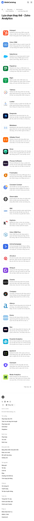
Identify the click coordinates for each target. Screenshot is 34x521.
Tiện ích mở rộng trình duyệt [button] (9, 421)
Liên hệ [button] (4, 470)
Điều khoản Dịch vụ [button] (7, 511)
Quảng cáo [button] (5, 457)
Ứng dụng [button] (4, 437)
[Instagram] (10, 401)
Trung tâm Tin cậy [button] (7, 499)
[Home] (2, 9)
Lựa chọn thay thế (23, 11)
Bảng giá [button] (4, 465)
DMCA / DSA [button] (5, 514)
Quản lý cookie (5, 408)
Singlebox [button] (4, 429)
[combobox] (10, 405)
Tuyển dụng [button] (5, 488)
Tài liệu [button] (4, 468)
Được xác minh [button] (6, 452)
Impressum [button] (5, 517)
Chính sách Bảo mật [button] (7, 501)
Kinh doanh (19, 9)
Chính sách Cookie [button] (7, 504)
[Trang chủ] (8, 2)
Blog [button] (3, 473)
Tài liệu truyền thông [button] (7, 491)
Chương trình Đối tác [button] (7, 475)
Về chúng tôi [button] (5, 486)
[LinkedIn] (5, 401)
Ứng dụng (9, 9)
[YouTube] (7, 401)
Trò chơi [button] (4, 439)
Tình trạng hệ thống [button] (7, 478)
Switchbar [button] (4, 426)
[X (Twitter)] (2, 401)
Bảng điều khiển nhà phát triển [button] (10, 449)
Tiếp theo (26, 387)
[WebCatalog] (3, 397)
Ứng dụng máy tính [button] (7, 418)
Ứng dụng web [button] (6, 424)
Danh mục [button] (4, 442)
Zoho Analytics (10, 11)
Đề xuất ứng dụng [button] (7, 455)
